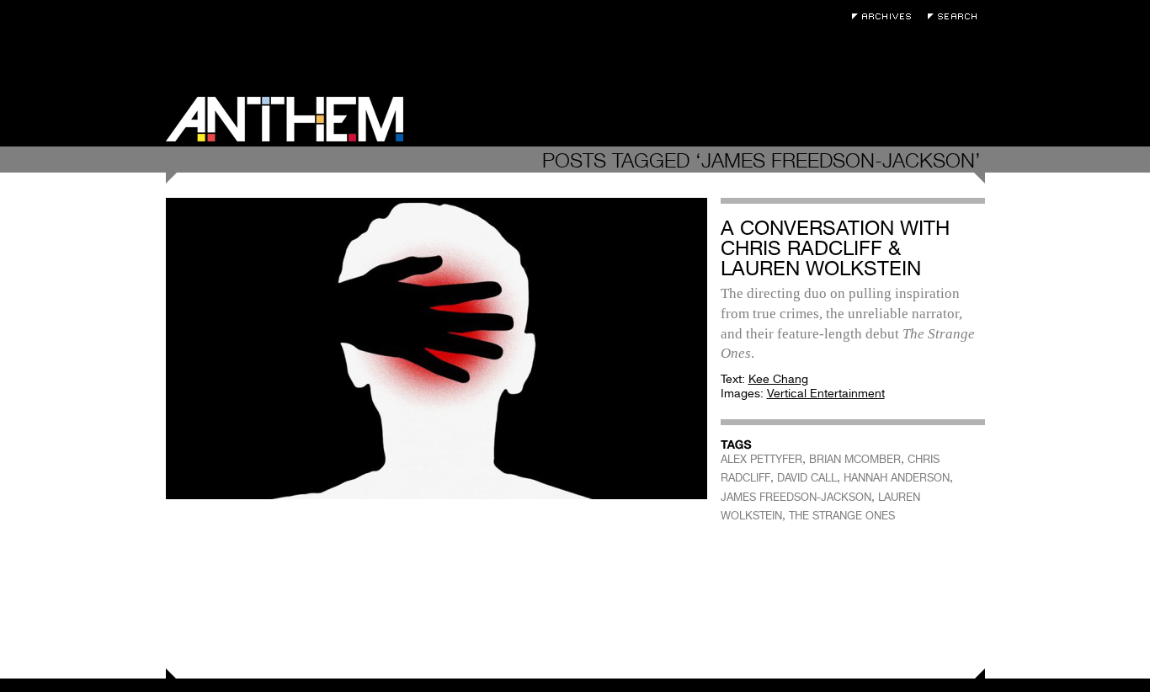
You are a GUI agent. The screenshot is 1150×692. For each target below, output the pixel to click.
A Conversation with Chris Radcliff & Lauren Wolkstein (835, 248)
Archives (885, 16)
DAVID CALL (807, 477)
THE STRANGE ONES (842, 515)
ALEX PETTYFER (761, 459)
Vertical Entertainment (826, 393)
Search (956, 16)
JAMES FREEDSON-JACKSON (796, 497)
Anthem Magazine (284, 119)
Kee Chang (778, 379)
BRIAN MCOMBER (855, 459)
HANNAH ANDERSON (897, 477)
